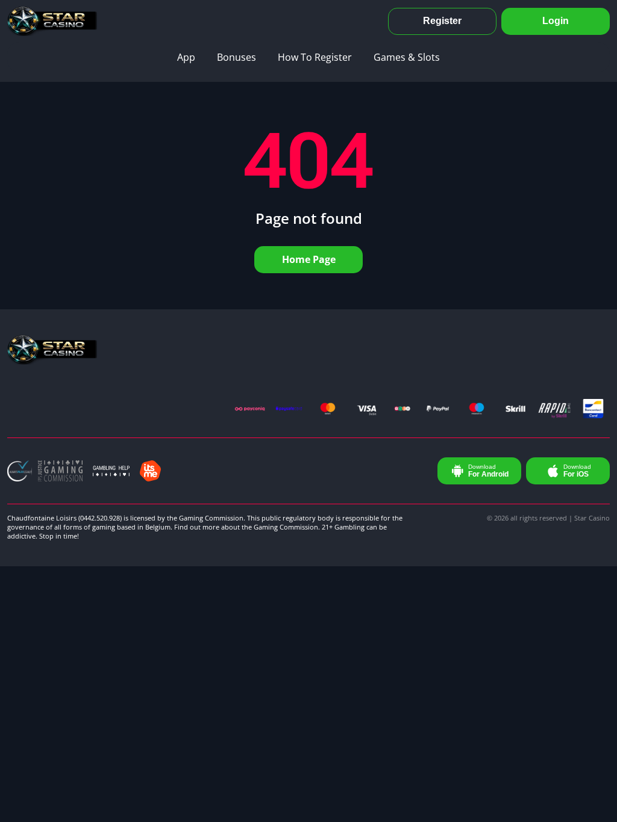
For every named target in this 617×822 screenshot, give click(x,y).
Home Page (309, 259)
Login (555, 21)
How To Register (315, 57)
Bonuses (236, 57)
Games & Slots (407, 57)
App (186, 57)
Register (442, 21)
